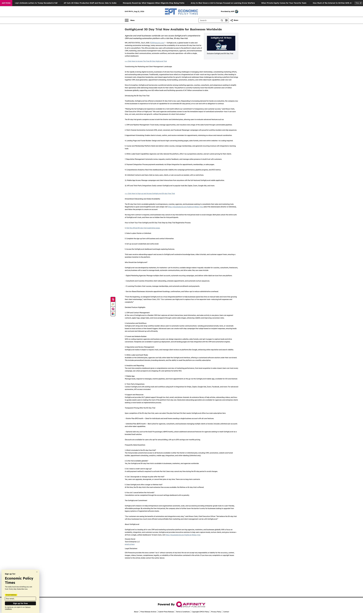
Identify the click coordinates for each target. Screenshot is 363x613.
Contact (226, 612)
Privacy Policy (216, 612)
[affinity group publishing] (113, 309)
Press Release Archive (148, 612)
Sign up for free (20, 603)
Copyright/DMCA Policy (200, 612)
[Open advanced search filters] (226, 20)
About (136, 612)
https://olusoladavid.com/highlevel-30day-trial (185, 207)
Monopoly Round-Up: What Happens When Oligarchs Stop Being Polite (153, 3)
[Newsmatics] (113, 313)
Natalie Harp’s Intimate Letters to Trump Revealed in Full (32, 3)
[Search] (222, 20)
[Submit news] (113, 299)
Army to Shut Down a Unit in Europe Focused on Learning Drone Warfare (223, 3)
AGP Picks (6, 3)
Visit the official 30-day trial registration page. (143, 228)
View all (358, 3)
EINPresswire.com (157, 43)
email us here (130, 544)
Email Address (11, 595)
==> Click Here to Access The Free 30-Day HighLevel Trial (146, 61)
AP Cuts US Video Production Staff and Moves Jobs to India (90, 3)
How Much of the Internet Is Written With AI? (333, 3)
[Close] (37, 572)
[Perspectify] (113, 304)
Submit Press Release (166, 612)
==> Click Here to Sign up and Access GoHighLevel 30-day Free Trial (150, 193)
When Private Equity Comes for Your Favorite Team (283, 3)
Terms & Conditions (183, 612)
